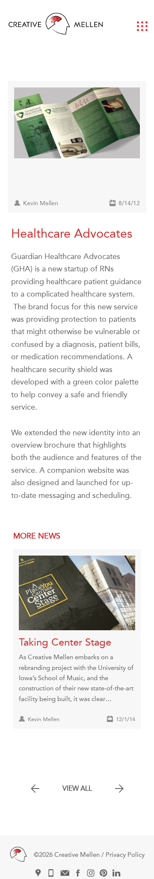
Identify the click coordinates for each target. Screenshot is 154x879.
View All (77, 788)
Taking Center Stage (65, 642)
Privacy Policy (125, 855)
